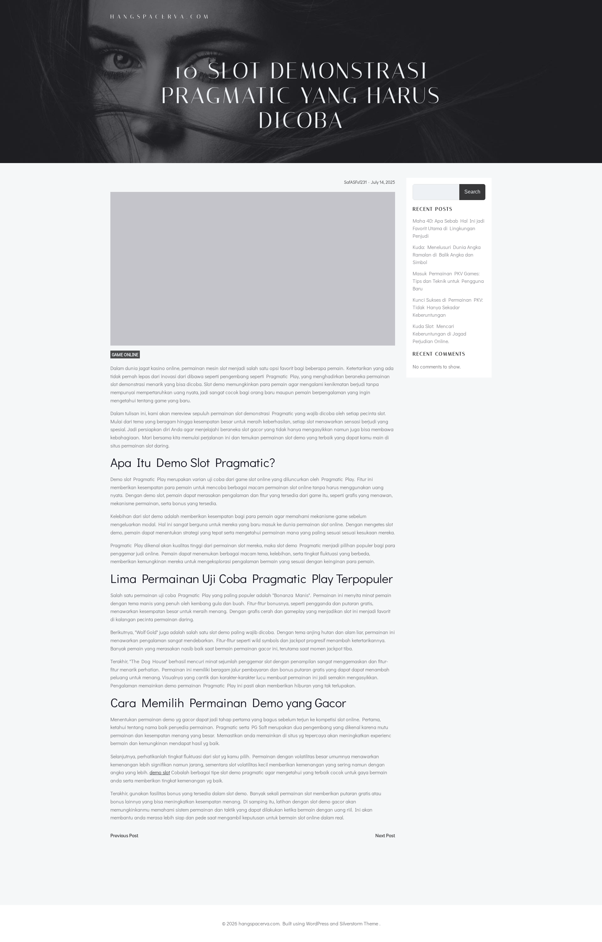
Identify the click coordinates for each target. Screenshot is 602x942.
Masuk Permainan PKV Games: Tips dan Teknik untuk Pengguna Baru (448, 281)
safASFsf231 (355, 182)
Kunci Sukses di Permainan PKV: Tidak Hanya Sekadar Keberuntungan (448, 307)
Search (472, 191)
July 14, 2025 (383, 182)
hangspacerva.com (160, 16)
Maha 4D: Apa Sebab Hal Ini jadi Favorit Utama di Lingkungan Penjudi (448, 228)
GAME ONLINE (125, 354)
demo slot (160, 772)
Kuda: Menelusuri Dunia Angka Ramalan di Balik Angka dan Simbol (447, 254)
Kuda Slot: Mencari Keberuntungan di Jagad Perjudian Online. (439, 333)
